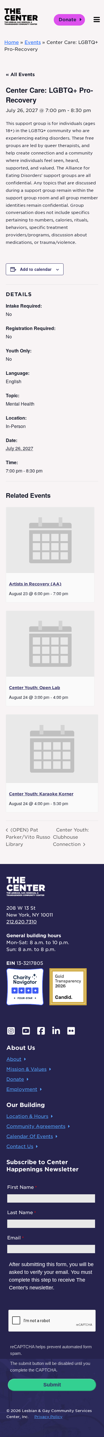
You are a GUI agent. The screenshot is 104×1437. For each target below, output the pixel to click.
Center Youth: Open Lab (34, 687)
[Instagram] (11, 1031)
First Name (20, 1187)
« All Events (20, 74)
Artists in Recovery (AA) (35, 584)
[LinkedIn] (56, 1031)
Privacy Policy (48, 1417)
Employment (21, 1089)
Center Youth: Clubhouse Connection (71, 837)
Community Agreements (35, 1126)
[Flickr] (71, 1031)
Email (14, 1238)
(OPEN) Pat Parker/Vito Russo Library (28, 837)
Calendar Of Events (29, 1136)
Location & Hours (27, 1116)
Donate (68, 19)
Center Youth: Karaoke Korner (41, 794)
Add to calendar (35, 269)
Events (33, 42)
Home (11, 42)
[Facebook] (41, 1031)
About (13, 1059)
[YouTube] (26, 1031)
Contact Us (19, 1146)
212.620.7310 (21, 922)
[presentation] (50, 540)
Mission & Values (26, 1069)
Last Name (20, 1212)
